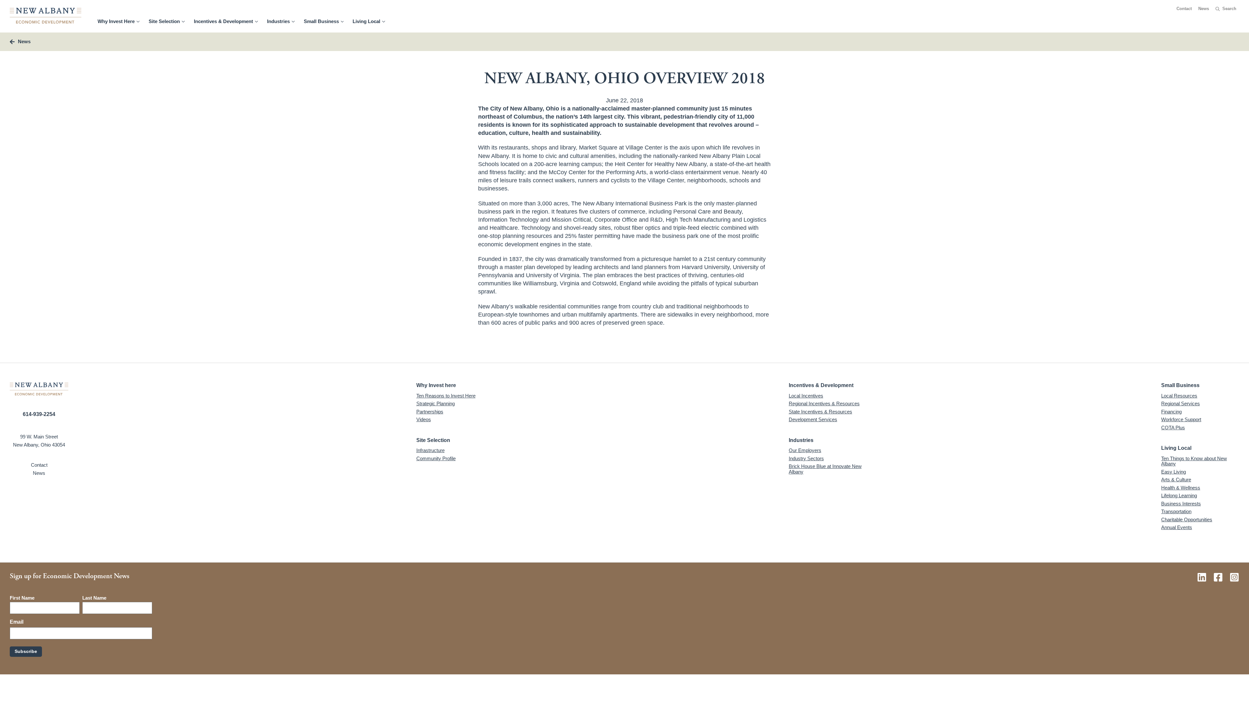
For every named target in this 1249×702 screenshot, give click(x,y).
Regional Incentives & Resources (824, 403)
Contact (1184, 8)
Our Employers (805, 450)
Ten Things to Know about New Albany (1194, 461)
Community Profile (436, 458)
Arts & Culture (1176, 479)
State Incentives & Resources (820, 411)
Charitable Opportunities (1186, 519)
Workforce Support (1181, 419)
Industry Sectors (806, 458)
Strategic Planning (435, 403)
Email (16, 622)
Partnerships (429, 411)
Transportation (1176, 511)
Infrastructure (430, 450)
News (1203, 8)
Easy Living (1173, 471)
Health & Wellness (1180, 487)
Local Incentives (806, 395)
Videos (423, 419)
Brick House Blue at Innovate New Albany (825, 468)
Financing (1171, 411)
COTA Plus (1173, 427)
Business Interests (1181, 503)
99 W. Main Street (39, 436)
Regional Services (1180, 403)
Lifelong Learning (1179, 495)
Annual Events (1176, 527)
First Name (22, 598)
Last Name (94, 598)
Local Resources (1179, 395)
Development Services (813, 419)
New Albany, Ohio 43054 (39, 445)
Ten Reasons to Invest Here (446, 395)
